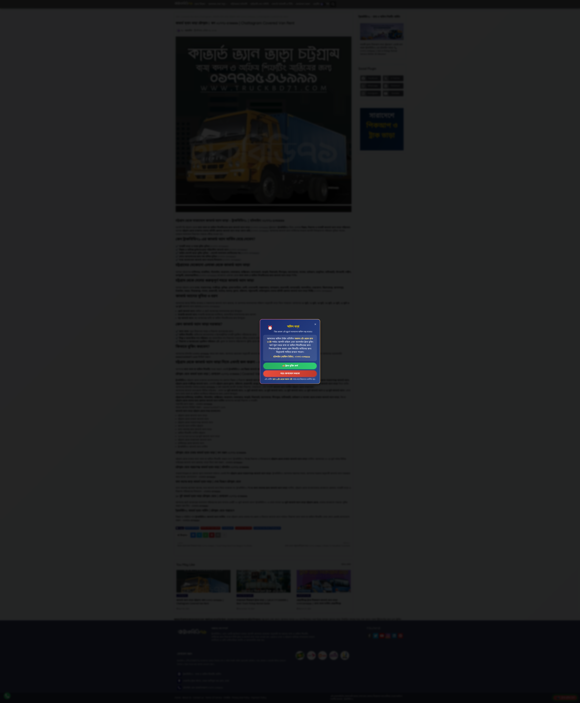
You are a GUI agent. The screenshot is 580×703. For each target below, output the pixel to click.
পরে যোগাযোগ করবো (290, 373)
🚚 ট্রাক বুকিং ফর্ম (290, 365)
